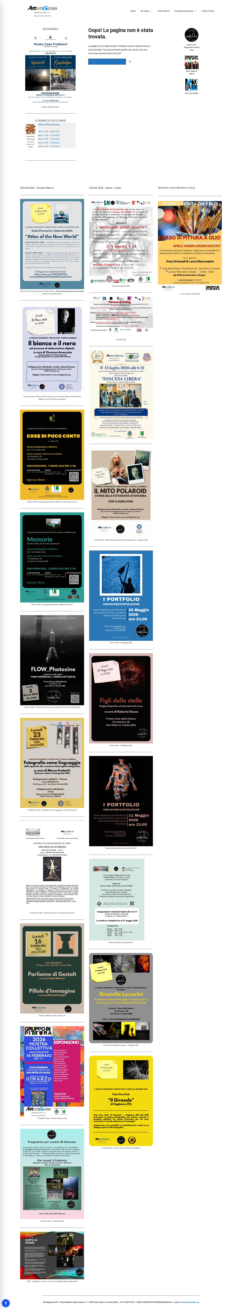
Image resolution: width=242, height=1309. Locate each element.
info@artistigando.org (189, 1302)
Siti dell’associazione (183, 11)
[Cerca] (130, 62)
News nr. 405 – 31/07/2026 (49, 146)
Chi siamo (145, 11)
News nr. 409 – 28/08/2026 (49, 132)
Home (133, 11)
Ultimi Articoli (163, 11)
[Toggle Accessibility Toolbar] (6, 1303)
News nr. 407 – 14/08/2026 (49, 139)
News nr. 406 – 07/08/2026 (49, 143)
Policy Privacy (208, 11)
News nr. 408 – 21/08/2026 (49, 135)
